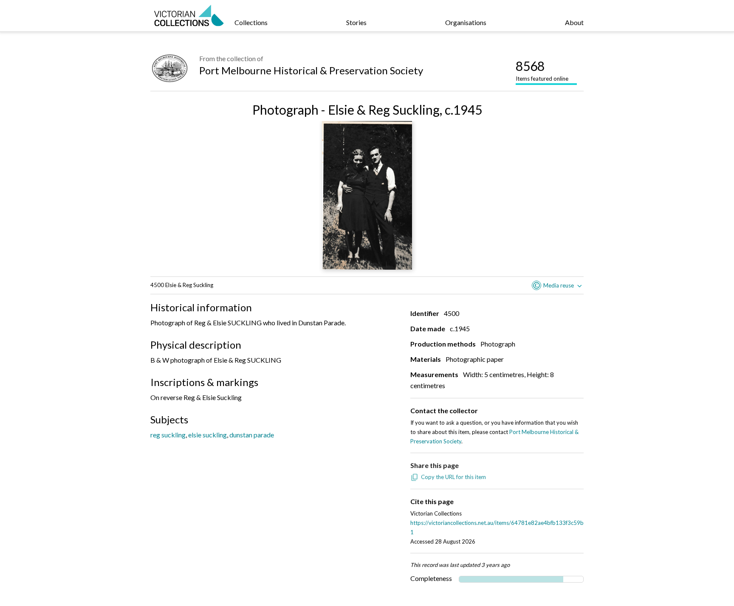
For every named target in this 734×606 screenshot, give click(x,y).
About (574, 22)
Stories (356, 22)
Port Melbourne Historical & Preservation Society (311, 70)
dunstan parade (251, 435)
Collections (251, 22)
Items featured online (542, 70)
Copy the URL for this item (453, 477)
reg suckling (168, 435)
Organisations (465, 22)
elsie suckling (207, 435)
